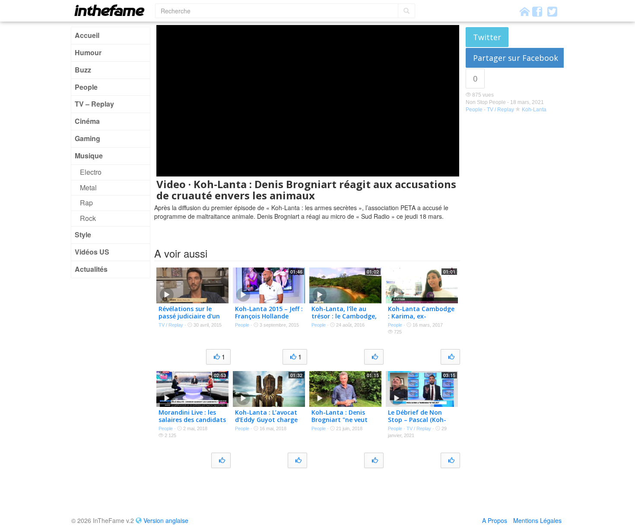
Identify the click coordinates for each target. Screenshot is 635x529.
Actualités (91, 269)
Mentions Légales (537, 520)
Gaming (87, 138)
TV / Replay (500, 110)
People (86, 87)
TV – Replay (94, 104)
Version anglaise (165, 520)
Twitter (487, 37)
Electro (91, 172)
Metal (88, 187)
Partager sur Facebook (515, 58)
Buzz (83, 70)
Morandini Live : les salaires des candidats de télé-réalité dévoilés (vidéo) (192, 423)
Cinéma (87, 121)
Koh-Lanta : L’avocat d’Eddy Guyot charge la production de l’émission (266, 423)
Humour (88, 52)
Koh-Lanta (534, 110)
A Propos (494, 520)
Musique (89, 156)
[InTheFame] (112, 10)
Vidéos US (92, 252)
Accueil (87, 35)
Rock (88, 218)
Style (83, 234)
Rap (86, 203)
